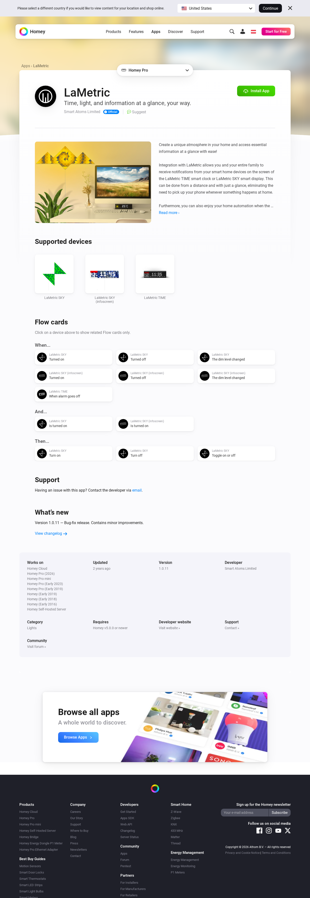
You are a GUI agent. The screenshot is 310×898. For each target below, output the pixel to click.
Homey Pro (26, 818)
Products (113, 31)
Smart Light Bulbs (31, 891)
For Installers (129, 882)
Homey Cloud (28, 812)
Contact (75, 856)
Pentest (125, 866)
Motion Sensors (30, 866)
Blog (73, 837)
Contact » (232, 628)
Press (74, 843)
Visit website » (169, 628)
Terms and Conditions (276, 853)
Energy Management (185, 860)
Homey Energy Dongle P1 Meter (40, 843)
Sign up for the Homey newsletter (263, 804)
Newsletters (78, 849)
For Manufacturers (133, 889)
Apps (155, 31)
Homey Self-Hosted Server (37, 830)
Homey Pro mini (30, 824)
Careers (75, 812)
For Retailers (129, 895)
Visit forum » (36, 647)
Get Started (128, 812)
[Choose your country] (253, 31)
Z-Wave (176, 812)
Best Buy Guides (32, 859)
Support (197, 31)
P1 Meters (178, 872)
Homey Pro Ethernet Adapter (38, 849)
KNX (174, 824)
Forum (124, 860)
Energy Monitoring (183, 866)
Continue (270, 8)
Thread (175, 843)
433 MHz (177, 830)
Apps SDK (127, 818)
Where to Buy (79, 830)
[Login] (242, 31)
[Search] (232, 31)
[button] (216, 8)
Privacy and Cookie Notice (242, 853)
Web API (126, 824)
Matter (175, 837)
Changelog (127, 830)
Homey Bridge (29, 837)
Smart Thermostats (32, 879)
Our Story (76, 818)
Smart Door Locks (31, 872)
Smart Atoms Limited (240, 568)
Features (136, 31)
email (137, 490)
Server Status (129, 837)
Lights (32, 628)
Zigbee (175, 818)
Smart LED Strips (31, 885)
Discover (175, 31)
